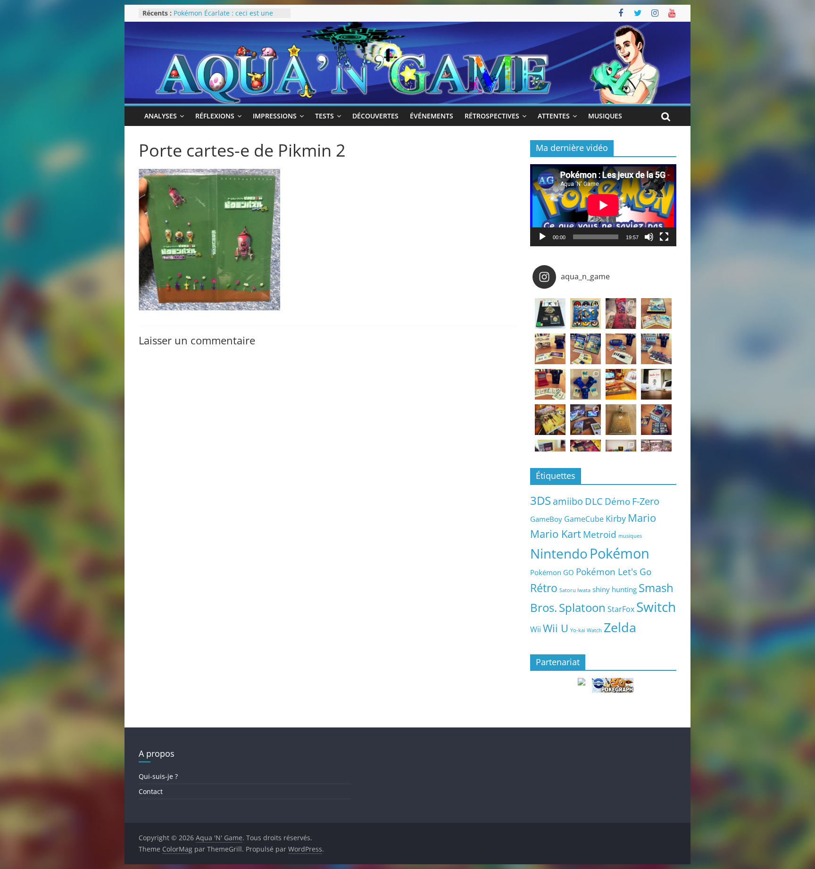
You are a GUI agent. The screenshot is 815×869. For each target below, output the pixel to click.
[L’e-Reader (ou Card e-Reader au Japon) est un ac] (585, 384)
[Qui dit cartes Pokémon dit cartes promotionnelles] (656, 313)
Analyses (160, 115)
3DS (540, 500)
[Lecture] (542, 237)
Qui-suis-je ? (158, 776)
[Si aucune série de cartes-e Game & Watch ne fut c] (550, 349)
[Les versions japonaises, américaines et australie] (550, 384)
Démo (617, 501)
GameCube (584, 519)
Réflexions (214, 115)
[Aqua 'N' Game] (407, 27)
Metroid (599, 534)
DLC (594, 501)
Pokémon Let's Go (613, 572)
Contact (151, 791)
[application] (603, 205)
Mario (642, 518)
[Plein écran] (664, 237)
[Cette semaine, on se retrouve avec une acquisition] (550, 419)
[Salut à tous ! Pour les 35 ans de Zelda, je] (585, 419)
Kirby (616, 518)
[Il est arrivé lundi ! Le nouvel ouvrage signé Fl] (621, 419)
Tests (324, 115)
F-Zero (645, 501)
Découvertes (375, 115)
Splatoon (582, 607)
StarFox (620, 609)
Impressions (275, 115)
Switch (656, 607)
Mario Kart (555, 534)
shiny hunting (614, 589)
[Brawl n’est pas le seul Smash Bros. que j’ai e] (656, 419)
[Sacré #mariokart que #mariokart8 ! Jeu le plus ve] (621, 384)
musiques (630, 536)
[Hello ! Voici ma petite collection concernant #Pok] (621, 313)
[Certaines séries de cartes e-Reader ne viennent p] (621, 349)
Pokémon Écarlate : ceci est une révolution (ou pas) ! (223, 17)
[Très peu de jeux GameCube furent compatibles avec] (656, 349)
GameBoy (546, 519)
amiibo (568, 501)
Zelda (620, 627)
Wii (535, 629)
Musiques (605, 115)
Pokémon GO (552, 572)
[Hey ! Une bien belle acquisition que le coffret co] (585, 313)
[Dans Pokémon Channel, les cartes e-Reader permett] (585, 349)
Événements (431, 115)
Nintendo (559, 553)
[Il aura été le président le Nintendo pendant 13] (656, 384)
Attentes (554, 115)
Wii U (555, 628)
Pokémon (619, 553)
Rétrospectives (492, 115)
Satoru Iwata (574, 590)
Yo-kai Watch (586, 630)
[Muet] (649, 237)
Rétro (543, 587)
